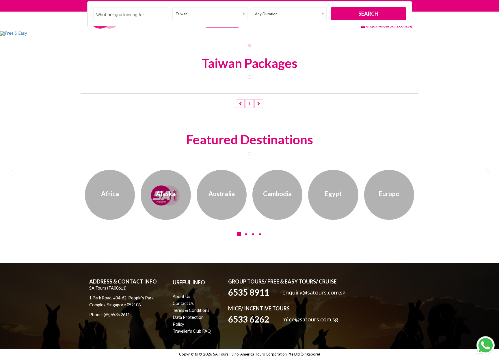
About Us (181, 296)
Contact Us (183, 303)
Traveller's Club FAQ (192, 331)
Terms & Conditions (191, 310)
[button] (37, 33)
